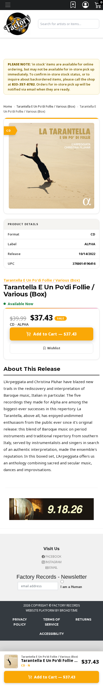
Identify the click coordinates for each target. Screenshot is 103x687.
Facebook (53, 556)
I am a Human (71, 587)
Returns (83, 619)
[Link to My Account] (85, 6)
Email (53, 567)
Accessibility (52, 634)
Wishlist (53, 348)
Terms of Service (51, 622)
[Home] (17, 23)
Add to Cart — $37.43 (54, 334)
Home (8, 106)
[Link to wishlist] (73, 6)
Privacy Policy (19, 622)
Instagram (53, 562)
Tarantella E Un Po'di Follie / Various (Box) (45, 106)
